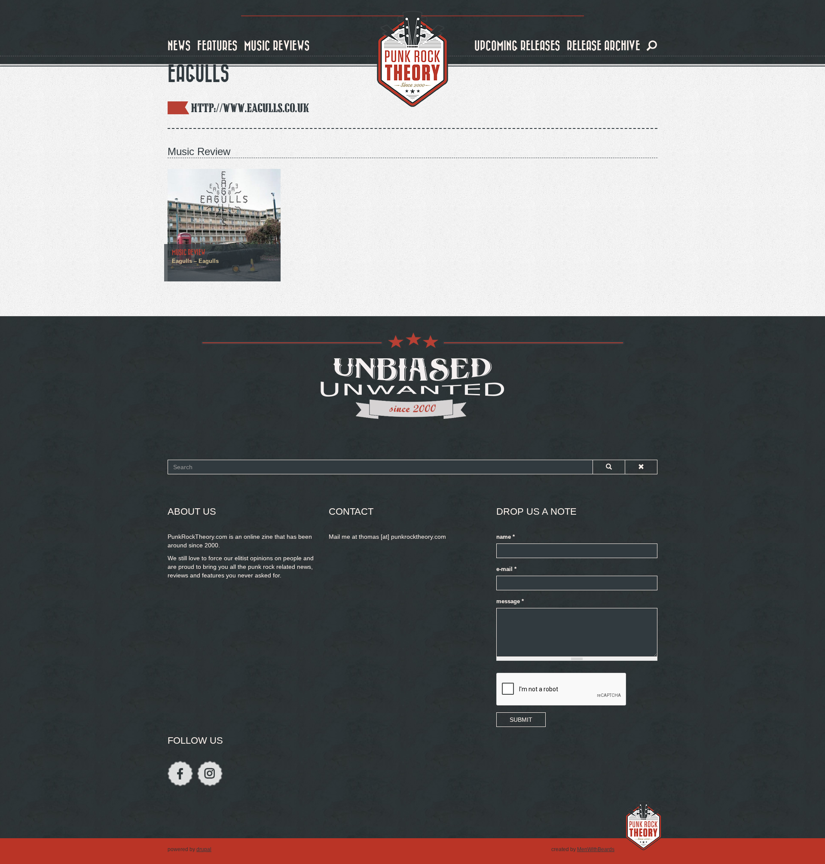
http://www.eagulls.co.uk (250, 108)
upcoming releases (517, 46)
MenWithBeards (595, 849)
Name (505, 537)
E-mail (506, 569)
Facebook (180, 773)
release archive (603, 46)
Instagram (210, 773)
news (179, 46)
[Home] (412, 59)
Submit (521, 719)
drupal (203, 849)
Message (510, 601)
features (217, 46)
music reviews (277, 46)
